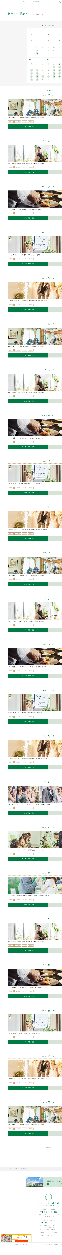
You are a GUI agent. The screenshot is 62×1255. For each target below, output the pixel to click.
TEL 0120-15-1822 (48, 1212)
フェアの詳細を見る (28, 126)
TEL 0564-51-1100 (48, 1223)
